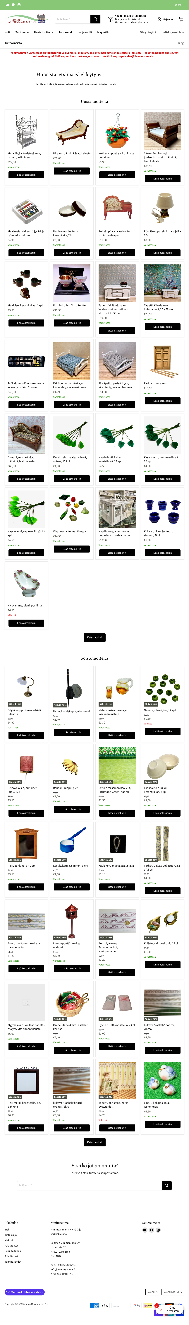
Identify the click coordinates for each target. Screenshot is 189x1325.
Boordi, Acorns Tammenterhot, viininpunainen (108, 947)
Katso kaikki (94, 637)
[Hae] (95, 19)
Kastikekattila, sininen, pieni (70, 866)
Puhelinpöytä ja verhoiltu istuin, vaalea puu (114, 233)
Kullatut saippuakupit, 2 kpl (161, 943)
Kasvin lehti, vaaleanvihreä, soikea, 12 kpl (70, 459)
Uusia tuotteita (43, 32)
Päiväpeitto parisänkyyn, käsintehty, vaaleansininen (69, 385)
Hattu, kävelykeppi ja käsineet (71, 711)
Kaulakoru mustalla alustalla (116, 866)
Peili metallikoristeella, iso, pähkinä (24, 1105)
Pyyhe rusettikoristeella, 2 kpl (117, 1025)
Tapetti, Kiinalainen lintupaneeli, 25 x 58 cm (158, 307)
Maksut (9, 1240)
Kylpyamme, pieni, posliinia (25, 605)
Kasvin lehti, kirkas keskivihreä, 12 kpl (110, 459)
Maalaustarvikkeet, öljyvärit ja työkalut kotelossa (26, 233)
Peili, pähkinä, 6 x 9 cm (21, 866)
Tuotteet (21, 32)
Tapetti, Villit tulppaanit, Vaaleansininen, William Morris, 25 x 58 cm (113, 309)
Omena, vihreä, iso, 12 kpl (160, 710)
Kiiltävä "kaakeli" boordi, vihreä (159, 1027)
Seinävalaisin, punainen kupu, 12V (22, 790)
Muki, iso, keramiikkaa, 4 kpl (25, 305)
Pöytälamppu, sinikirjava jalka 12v (162, 233)
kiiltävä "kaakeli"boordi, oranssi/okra (68, 1105)
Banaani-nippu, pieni (66, 788)
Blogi (181, 43)
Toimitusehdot (13, 1262)
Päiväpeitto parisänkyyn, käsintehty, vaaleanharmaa (115, 385)
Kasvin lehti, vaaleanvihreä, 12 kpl (26, 533)
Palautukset (11, 1246)
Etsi (7, 1230)
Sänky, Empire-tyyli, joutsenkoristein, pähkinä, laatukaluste (160, 157)
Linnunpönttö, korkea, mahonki (67, 945)
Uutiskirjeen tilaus (172, 32)
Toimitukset (11, 1256)
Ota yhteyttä (148, 32)
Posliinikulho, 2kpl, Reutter (70, 305)
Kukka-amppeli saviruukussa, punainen (117, 155)
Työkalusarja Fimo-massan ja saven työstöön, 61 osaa (26, 385)
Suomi (178, 4)
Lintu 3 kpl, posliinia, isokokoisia (157, 1105)
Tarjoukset (65, 32)
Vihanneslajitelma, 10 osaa (69, 531)
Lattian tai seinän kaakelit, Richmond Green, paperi (115, 790)
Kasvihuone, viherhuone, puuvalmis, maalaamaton (114, 533)
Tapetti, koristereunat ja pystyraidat (113, 1105)
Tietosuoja (11, 1235)
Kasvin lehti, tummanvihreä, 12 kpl (161, 459)
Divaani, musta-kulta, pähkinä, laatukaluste (21, 459)
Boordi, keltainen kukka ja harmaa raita (24, 945)
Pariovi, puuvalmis (155, 383)
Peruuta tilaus (13, 1251)
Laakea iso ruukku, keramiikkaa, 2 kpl (155, 790)
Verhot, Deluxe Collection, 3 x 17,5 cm (162, 868)
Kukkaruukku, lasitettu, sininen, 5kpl (158, 533)
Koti (7, 32)
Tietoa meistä (13, 43)
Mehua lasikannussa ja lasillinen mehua (113, 712)
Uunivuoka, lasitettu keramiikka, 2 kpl (65, 233)
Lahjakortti (85, 32)
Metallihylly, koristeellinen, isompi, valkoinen (24, 155)
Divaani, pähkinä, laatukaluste (71, 153)
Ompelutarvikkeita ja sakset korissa (70, 1027)
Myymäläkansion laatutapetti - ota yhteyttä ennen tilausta (26, 1027)
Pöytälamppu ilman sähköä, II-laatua (25, 712)
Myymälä (103, 32)
